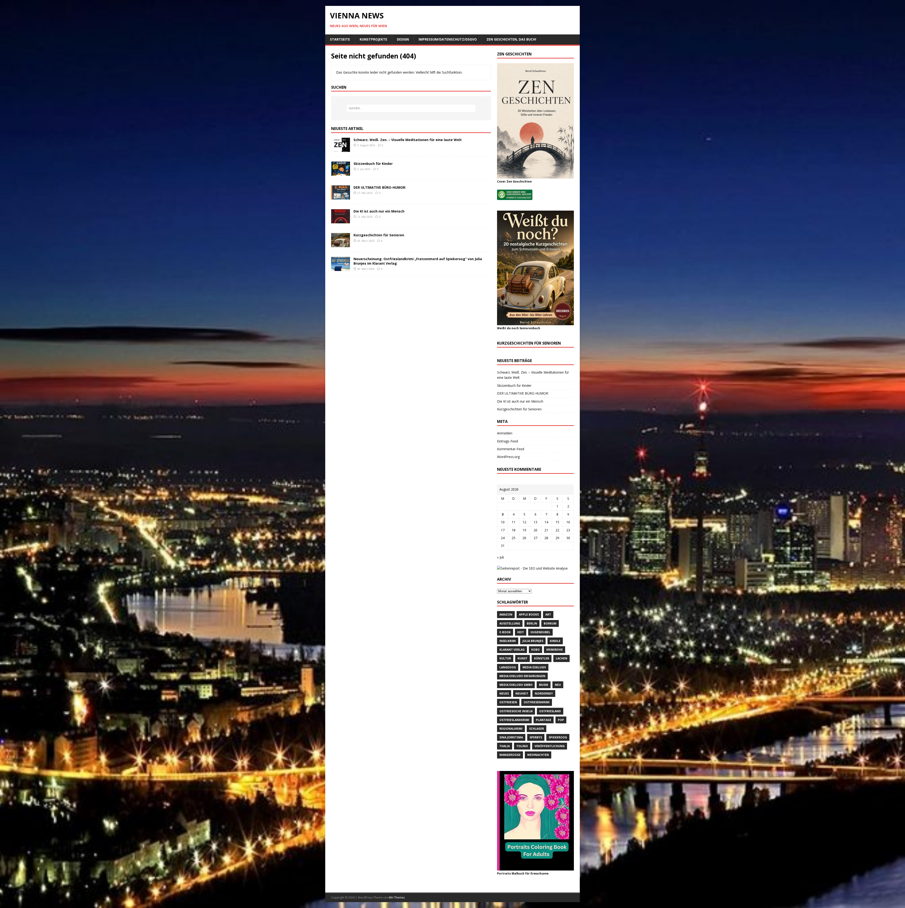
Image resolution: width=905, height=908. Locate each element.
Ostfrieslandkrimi (514, 720)
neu (558, 685)
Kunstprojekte (373, 39)
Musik (543, 685)
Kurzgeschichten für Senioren (379, 235)
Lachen (561, 658)
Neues (504, 693)
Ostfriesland (550, 711)
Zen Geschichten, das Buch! (511, 39)
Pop (561, 720)
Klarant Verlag (512, 650)
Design (403, 39)
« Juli (500, 557)
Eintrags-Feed (507, 441)
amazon (505, 614)
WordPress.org (508, 456)
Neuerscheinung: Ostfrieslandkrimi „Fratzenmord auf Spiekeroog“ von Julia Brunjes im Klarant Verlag (418, 261)
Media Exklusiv (534, 667)
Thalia (504, 746)
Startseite (340, 39)
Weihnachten (538, 755)
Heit (520, 632)
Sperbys (536, 737)
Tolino (522, 746)
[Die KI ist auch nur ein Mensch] (340, 220)
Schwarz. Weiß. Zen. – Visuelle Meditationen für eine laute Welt (408, 139)
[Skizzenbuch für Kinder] (340, 173)
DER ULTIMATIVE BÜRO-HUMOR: (380, 187)
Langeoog (507, 667)
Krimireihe (554, 650)
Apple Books (529, 614)
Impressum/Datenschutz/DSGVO (448, 39)
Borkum (550, 623)
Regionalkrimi (510, 729)
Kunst (522, 658)
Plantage (543, 720)
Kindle (555, 641)
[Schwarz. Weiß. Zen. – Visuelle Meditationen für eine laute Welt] (340, 149)
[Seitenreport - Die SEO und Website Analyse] (532, 568)
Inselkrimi (507, 641)
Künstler (541, 658)
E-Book (505, 632)
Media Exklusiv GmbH (515, 685)
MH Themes (397, 898)
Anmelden (504, 433)
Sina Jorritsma (511, 737)
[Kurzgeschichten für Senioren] (340, 244)
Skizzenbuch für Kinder (373, 163)
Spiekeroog (558, 737)
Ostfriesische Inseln (516, 711)
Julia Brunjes (532, 641)
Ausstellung (509, 623)
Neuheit (521, 693)
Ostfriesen (508, 702)
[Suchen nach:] (411, 108)
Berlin (532, 623)
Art (548, 614)
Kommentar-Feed (510, 449)
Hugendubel (540, 632)
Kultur (505, 658)
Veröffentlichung (550, 746)
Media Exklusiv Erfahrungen (522, 676)
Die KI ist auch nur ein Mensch (379, 211)
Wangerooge (510, 755)
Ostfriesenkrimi (537, 702)
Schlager (536, 729)
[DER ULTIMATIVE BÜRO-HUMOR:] (340, 197)
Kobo (535, 650)
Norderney (544, 693)
